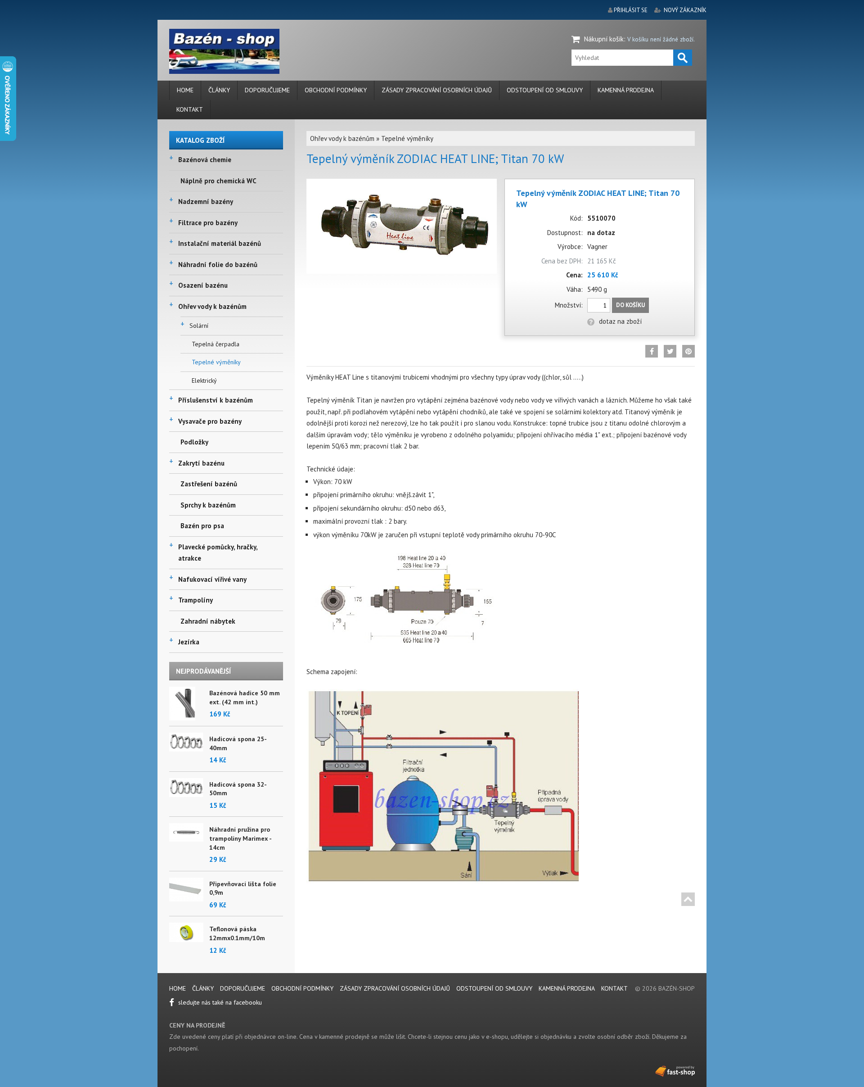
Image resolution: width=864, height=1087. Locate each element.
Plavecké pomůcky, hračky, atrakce (217, 553)
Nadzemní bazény (205, 201)
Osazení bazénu (203, 285)
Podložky (194, 442)
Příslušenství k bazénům (215, 400)
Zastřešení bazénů (208, 484)
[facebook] (651, 351)
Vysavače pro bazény (210, 421)
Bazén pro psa (202, 525)
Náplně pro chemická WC (218, 181)
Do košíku (630, 305)
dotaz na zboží (620, 321)
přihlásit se (631, 10)
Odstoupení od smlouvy (545, 90)
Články (219, 90)
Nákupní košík (604, 39)
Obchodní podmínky (336, 90)
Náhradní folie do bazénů (217, 264)
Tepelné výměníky (216, 362)
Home (185, 90)
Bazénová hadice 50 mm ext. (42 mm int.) (244, 697)
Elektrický (204, 380)
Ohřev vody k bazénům (212, 306)
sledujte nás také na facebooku (219, 1002)
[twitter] (670, 351)
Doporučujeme (267, 90)
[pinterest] (688, 351)
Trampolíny (195, 600)
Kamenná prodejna (626, 90)
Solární (198, 326)
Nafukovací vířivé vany (212, 579)
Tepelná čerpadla (215, 344)
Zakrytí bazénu (201, 463)
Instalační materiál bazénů (219, 243)
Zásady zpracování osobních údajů (437, 90)
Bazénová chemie (204, 159)
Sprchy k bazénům (208, 505)
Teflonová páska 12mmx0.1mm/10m (237, 933)
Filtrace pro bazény (208, 222)
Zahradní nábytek (207, 621)
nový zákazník (685, 10)
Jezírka (188, 642)
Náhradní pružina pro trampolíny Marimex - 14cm (240, 838)
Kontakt (189, 109)
